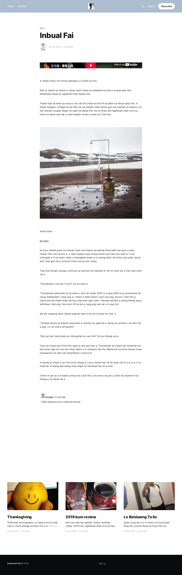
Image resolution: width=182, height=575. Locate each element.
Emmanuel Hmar (14, 563)
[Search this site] (143, 6)
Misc (42, 28)
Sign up (102, 563)
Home (10, 6)
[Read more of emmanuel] (44, 47)
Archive (22, 6)
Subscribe (166, 6)
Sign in (151, 6)
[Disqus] (91, 427)
